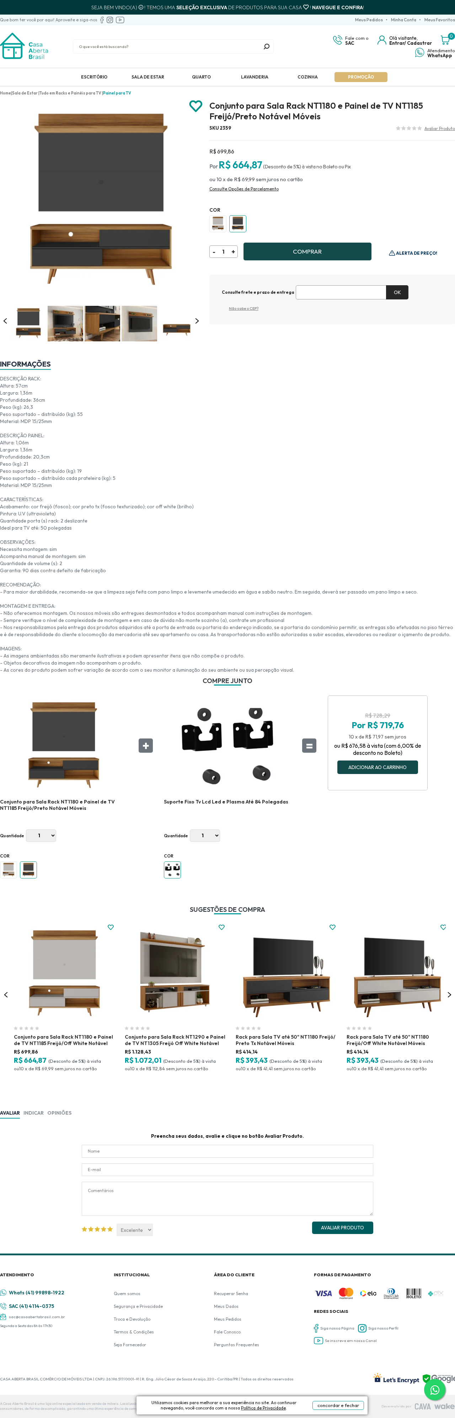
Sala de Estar (148, 77)
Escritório (94, 77)
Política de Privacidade (263, 1408)
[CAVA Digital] (423, 1406)
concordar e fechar (338, 1405)
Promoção (361, 77)
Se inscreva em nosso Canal (351, 1340)
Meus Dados (226, 1306)
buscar (266, 46)
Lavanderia (254, 77)
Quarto (201, 77)
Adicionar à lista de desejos (195, 106)
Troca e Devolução (132, 1319)
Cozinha (308, 77)
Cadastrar (419, 43)
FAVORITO (111, 927)
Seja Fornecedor (130, 1344)
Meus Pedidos (369, 19)
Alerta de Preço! (416, 253)
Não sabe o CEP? (243, 308)
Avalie (439, 129)
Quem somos (127, 1293)
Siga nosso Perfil (383, 1328)
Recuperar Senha (231, 1293)
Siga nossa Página (337, 1328)
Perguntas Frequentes (236, 1344)
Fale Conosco (227, 1332)
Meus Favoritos (439, 19)
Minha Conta (403, 19)
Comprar (307, 251)
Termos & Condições (134, 1332)
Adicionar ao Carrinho (377, 767)
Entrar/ (397, 43)
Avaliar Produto (342, 1227)
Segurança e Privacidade (138, 1306)
